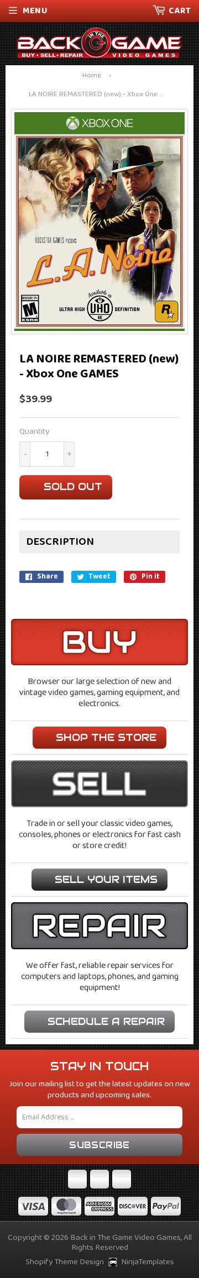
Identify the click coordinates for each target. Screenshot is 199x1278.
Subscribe (99, 1145)
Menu (35, 11)
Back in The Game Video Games (125, 1237)
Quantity (34, 432)
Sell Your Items (106, 879)
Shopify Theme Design (64, 1262)
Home (91, 76)
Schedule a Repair (106, 1021)
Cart (180, 11)
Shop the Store (106, 737)
